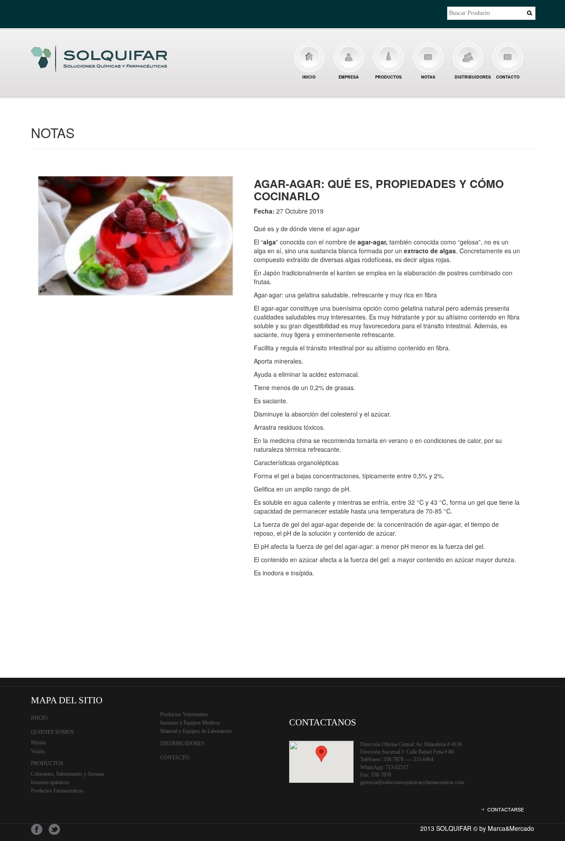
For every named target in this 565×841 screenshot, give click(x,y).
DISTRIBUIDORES (471, 77)
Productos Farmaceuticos (57, 791)
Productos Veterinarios (184, 714)
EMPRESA (349, 77)
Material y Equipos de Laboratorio (196, 731)
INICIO (309, 77)
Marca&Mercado (511, 828)
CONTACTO (508, 77)
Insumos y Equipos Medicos (190, 723)
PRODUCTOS (388, 77)
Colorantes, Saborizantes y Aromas (67, 774)
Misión (38, 743)
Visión (38, 751)
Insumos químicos (50, 782)
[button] (321, 754)
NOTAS (428, 77)
